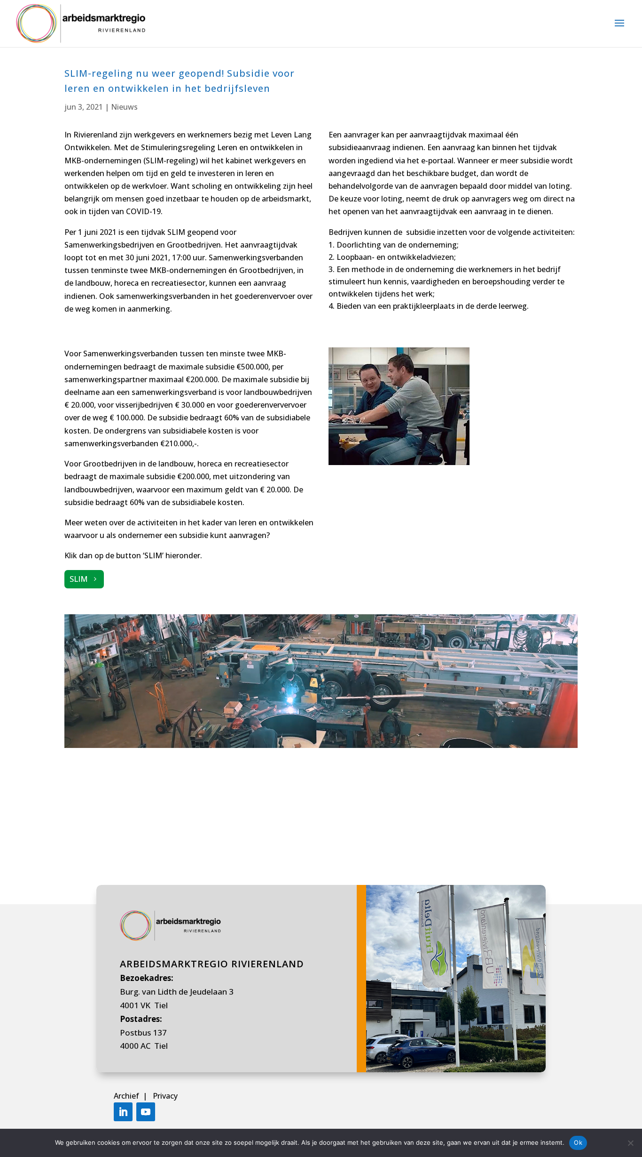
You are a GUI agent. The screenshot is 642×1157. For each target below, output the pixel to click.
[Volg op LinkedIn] (123, 1111)
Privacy (165, 1096)
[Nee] (630, 1143)
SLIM (79, 578)
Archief (127, 1096)
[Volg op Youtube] (145, 1111)
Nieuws (124, 107)
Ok (578, 1142)
